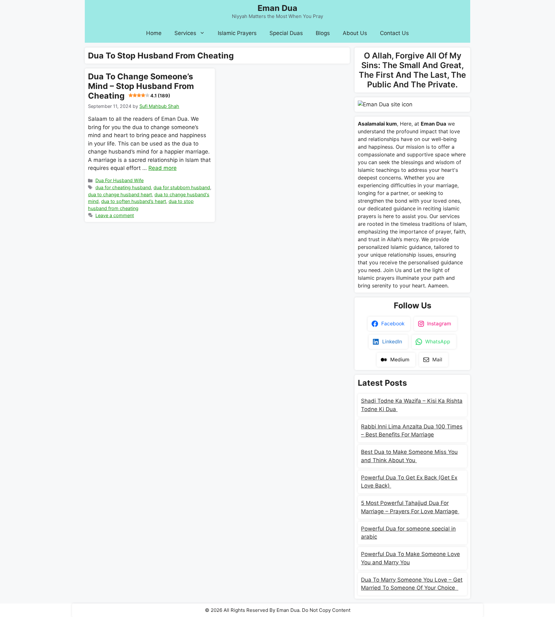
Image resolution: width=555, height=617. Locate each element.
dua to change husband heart (120, 194)
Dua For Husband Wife (119, 180)
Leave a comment (114, 215)
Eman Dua (277, 8)
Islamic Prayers (237, 33)
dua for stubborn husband (182, 187)
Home (154, 33)
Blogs (323, 33)
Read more (162, 168)
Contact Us (394, 33)
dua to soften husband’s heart (133, 201)
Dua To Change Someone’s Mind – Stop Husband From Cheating (141, 86)
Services (185, 33)
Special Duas (286, 33)
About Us (355, 33)
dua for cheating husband (123, 187)
